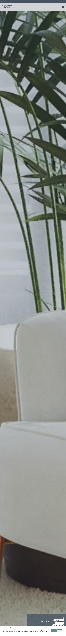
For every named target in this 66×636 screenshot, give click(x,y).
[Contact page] (4, 1)
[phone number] (14, 7)
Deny (60, 631)
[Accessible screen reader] (1, 1)
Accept (53, 631)
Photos (52, 7)
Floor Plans (44, 7)
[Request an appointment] (6, 1)
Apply (58, 7)
